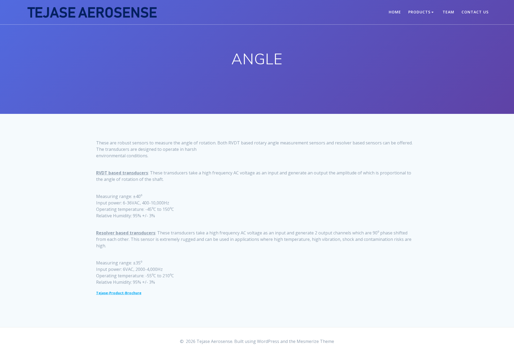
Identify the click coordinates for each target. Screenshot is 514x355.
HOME (395, 11)
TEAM (448, 11)
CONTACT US (475, 11)
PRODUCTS (419, 11)
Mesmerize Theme (315, 341)
